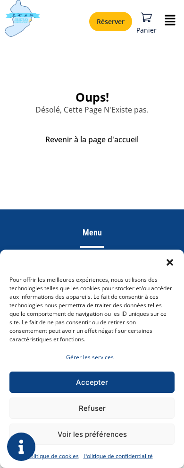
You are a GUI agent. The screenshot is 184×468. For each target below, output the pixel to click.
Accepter (92, 382)
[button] (170, 261)
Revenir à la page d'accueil (92, 139)
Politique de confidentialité (118, 456)
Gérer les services (90, 357)
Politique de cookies (53, 456)
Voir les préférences (92, 434)
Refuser (92, 408)
